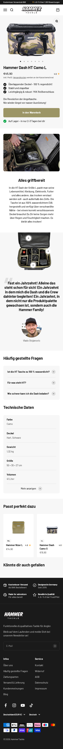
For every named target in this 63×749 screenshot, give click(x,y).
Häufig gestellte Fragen (15, 671)
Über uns (8, 665)
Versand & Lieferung (14, 682)
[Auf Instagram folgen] (14, 705)
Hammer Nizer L (14, 545)
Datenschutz (41, 682)
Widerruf (39, 671)
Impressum (41, 688)
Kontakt (39, 665)
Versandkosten (19, 77)
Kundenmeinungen (13, 688)
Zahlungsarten (10, 676)
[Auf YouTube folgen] (22, 705)
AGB (37, 676)
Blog (5, 694)
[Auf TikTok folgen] (31, 705)
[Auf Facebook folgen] (5, 705)
